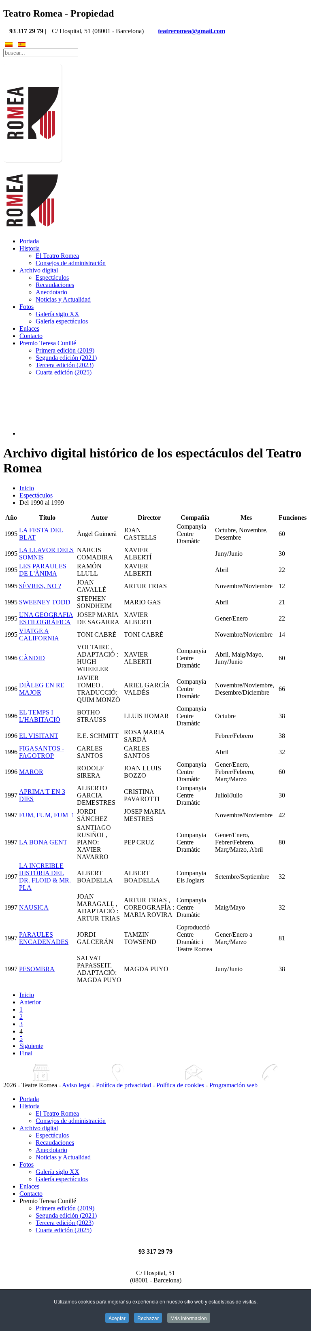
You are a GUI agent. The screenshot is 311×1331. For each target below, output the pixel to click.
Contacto (31, 335)
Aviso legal (76, 1085)
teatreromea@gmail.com (191, 31)
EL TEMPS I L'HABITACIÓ (39, 716)
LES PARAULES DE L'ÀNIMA (42, 570)
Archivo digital (38, 270)
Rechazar (148, 1317)
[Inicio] (41, 1072)
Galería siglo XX (57, 313)
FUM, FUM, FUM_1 (47, 815)
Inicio (26, 488)
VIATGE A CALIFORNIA (39, 634)
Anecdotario (51, 292)
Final (25, 1053)
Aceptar (117, 1317)
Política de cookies (180, 1085)
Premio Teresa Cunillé (47, 343)
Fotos (26, 306)
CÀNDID (32, 658)
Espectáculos (52, 277)
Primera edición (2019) (65, 350)
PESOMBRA (37, 968)
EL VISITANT (38, 735)
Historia (29, 248)
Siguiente (31, 1045)
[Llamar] (270, 1072)
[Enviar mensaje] (194, 1072)
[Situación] (117, 1072)
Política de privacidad (123, 1085)
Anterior (30, 1002)
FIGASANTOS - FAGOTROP (41, 752)
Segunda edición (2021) (66, 357)
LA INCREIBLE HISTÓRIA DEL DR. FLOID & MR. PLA (45, 876)
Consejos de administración (71, 262)
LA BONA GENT (43, 842)
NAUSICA (34, 907)
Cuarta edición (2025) (64, 372)
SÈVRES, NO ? (40, 586)
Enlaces (29, 328)
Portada (29, 241)
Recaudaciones (55, 284)
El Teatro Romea (57, 255)
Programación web (233, 1085)
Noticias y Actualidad (63, 299)
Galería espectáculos (62, 321)
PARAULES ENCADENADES (43, 938)
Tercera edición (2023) (65, 364)
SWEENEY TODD (44, 602)
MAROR (31, 771)
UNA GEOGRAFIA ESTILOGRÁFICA (46, 618)
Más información (188, 1317)
